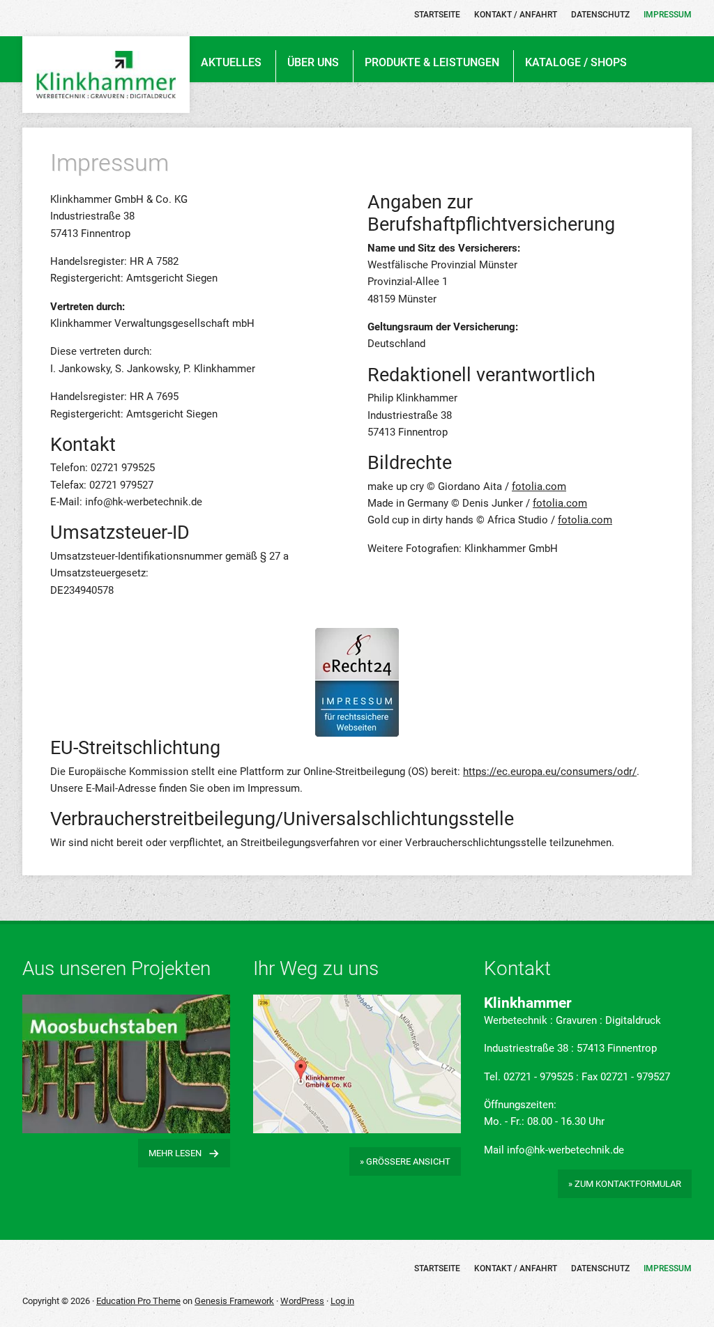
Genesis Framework (234, 1301)
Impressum (668, 1268)
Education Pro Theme (138, 1301)
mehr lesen (175, 1153)
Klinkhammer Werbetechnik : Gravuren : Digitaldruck (106, 74)
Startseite (437, 1268)
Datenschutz (600, 1268)
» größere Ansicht (405, 1161)
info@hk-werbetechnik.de (565, 1150)
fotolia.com (539, 486)
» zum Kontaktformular (624, 1184)
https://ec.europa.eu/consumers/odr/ (550, 771)
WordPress (302, 1301)
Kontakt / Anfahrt (515, 1268)
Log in (342, 1301)
